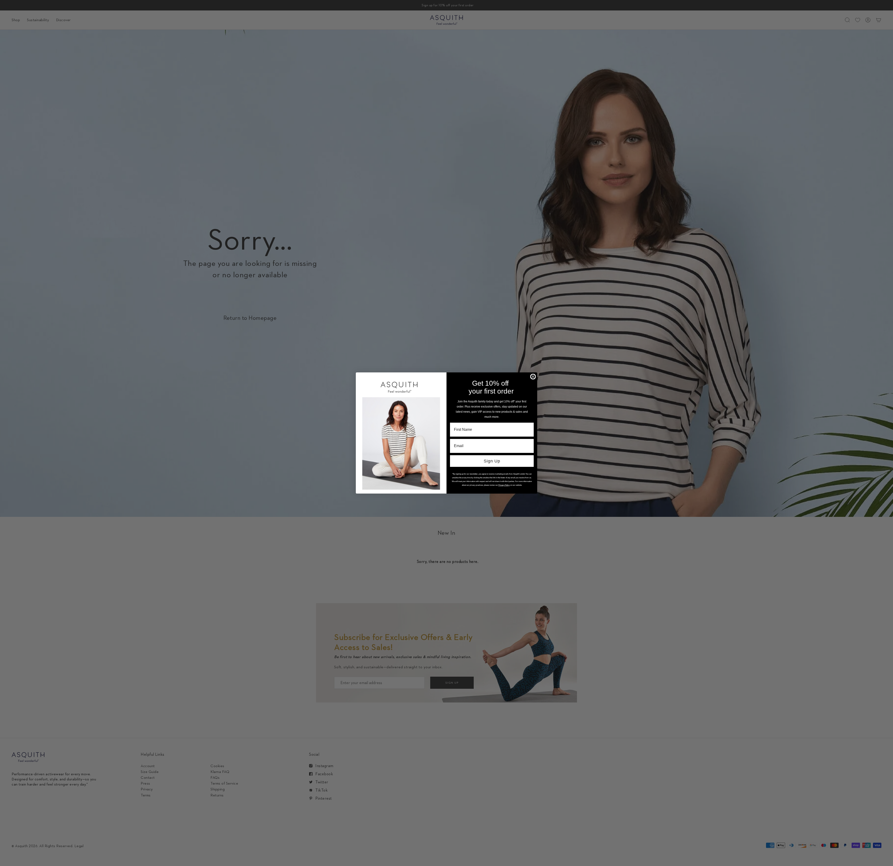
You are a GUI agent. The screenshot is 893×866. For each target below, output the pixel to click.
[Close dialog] (533, 376)
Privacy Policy (504, 485)
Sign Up (492, 461)
